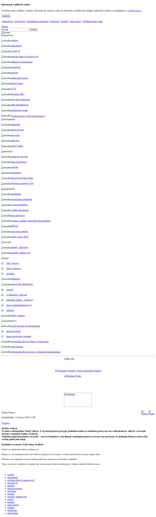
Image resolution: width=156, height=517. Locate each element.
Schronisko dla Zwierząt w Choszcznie (30, 341)
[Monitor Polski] (78, 382)
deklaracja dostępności (22, 62)
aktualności (7, 21)
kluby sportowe (13, 268)
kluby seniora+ (18, 315)
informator (16, 194)
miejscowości (17, 129)
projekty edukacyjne (20, 252)
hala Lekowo (12, 263)
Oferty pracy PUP (19, 237)
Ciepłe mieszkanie (19, 210)
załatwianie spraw (19, 78)
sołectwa (15, 140)
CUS (13, 88)
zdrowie (10, 310)
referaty (14, 72)
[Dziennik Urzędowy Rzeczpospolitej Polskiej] (78, 370)
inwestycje (20, 21)
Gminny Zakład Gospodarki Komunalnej (31, 221)
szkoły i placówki (19, 247)
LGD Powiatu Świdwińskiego (25, 326)
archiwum (54, 21)
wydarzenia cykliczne (16, 295)
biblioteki (15, 279)
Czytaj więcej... (134, 10)
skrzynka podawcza (20, 99)
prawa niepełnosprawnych (19, 305)
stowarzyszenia (13, 331)
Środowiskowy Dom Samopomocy (28, 116)
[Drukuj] (144, 413)
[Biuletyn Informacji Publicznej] (78, 362)
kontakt (64, 21)
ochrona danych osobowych (24, 56)
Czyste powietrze (19, 204)
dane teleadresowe (20, 105)
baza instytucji (18, 215)
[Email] (151, 413)
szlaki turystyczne (19, 156)
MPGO (14, 226)
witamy (14, 40)
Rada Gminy (17, 83)
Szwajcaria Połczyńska (22, 178)
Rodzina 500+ (18, 94)
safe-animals (17, 346)
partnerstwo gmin (19, 110)
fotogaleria (16, 172)
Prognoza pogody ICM (22, 183)
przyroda (15, 135)
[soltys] (6, 423)
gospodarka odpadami (37, 21)
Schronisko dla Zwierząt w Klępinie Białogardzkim (35, 352)
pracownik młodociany (22, 284)
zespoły (10, 289)
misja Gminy (17, 146)
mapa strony (75, 21)
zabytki (14, 167)
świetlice (10, 273)
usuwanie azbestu (19, 231)
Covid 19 (15, 51)
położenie (15, 124)
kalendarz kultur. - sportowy (19, 300)
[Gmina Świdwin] (4, 26)
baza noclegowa (19, 162)
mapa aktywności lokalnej (18, 336)
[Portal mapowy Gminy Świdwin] (93, 21)
